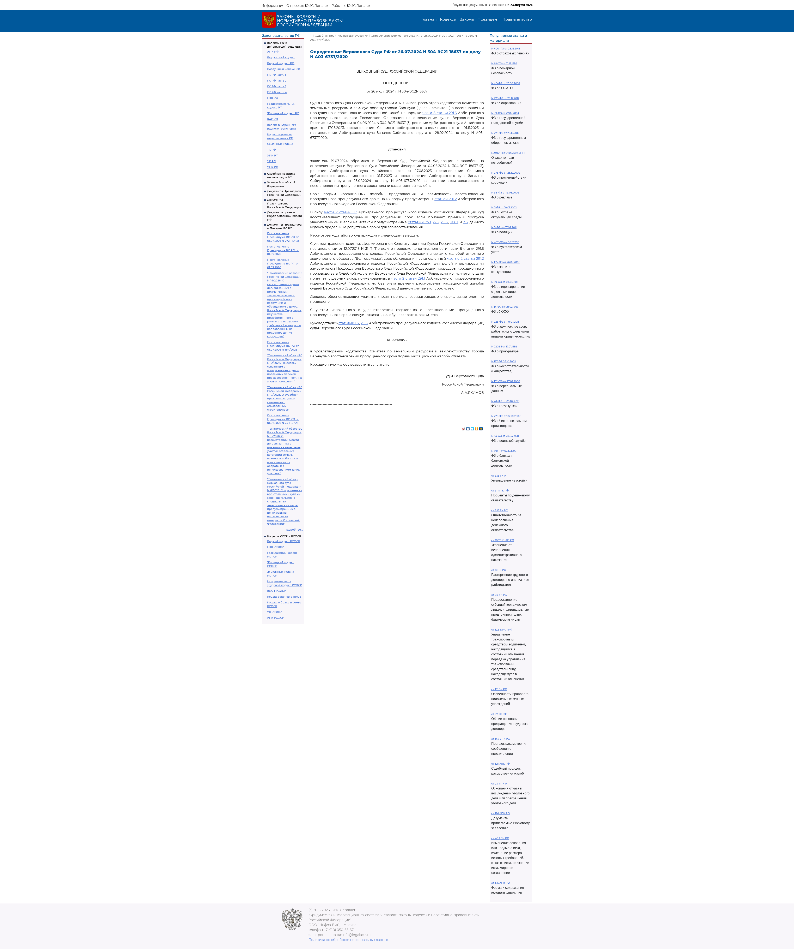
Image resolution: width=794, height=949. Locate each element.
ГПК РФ (272, 98)
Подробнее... (294, 529)
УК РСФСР (274, 612)
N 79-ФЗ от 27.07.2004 (505, 113)
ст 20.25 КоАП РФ (502, 540)
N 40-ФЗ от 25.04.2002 (505, 83)
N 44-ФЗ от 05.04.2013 (505, 401)
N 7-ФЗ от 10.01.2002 (504, 207)
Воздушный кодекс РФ (283, 69)
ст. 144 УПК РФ (500, 738)
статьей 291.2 (445, 199)
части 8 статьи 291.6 (439, 113)
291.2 (444, 222)
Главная (429, 19)
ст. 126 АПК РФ (500, 813)
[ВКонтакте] (468, 427)
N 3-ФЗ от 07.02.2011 (504, 227)
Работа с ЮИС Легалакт (352, 6)
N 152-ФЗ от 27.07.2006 (505, 381)
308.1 (454, 222)
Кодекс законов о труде (284, 596)
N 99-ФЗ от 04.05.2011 (504, 281)
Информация (272, 6)
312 (465, 222)
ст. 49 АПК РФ (500, 838)
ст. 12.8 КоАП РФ (501, 629)
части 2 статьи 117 (340, 212)
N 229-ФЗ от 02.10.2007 (505, 416)
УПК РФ (272, 167)
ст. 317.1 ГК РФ (500, 490)
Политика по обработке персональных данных (349, 940)
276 (436, 222)
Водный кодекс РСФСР (283, 541)
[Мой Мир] (481, 427)
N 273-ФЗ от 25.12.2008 (505, 172)
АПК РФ (273, 51)
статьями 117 (348, 323)
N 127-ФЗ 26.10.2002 (503, 361)
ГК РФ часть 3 (276, 86)
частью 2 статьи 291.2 (465, 259)
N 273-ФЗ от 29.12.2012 (505, 98)
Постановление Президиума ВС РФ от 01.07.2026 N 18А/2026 (283, 345)
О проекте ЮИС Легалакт (308, 6)
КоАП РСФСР (276, 590)
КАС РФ (272, 119)
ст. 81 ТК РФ (498, 570)
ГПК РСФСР (275, 547)
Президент (488, 19)
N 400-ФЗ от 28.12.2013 (505, 48)
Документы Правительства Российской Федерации (284, 203)
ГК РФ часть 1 (276, 74)
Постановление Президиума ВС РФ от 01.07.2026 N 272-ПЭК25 (283, 237)
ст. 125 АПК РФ (500, 882)
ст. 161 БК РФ (499, 689)
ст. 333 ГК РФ (499, 475)
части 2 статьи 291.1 (408, 278)
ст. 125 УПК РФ (500, 763)
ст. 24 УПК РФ (500, 783)
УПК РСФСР (275, 617)
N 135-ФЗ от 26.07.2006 (505, 262)
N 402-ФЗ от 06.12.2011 (505, 242)
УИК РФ (272, 155)
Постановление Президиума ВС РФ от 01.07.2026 (283, 250)
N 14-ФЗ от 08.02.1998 (505, 306)
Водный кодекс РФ (280, 63)
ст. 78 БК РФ (499, 594)
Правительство (517, 19)
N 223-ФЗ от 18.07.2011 (505, 321)
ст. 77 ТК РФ (499, 714)
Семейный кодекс (280, 143)
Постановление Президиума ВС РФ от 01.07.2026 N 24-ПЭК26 (283, 419)
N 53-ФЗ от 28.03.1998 (505, 435)
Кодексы (448, 19)
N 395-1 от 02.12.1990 (503, 450)
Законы (467, 19)
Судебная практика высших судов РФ (341, 35)
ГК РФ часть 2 (276, 80)
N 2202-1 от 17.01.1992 (504, 346)
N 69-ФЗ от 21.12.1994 (504, 63)
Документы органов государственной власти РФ (284, 215)
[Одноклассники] (477, 427)
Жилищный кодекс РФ (283, 113)
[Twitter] (472, 427)
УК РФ (271, 161)
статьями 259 (419, 222)
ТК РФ (271, 149)
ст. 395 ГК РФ (499, 510)
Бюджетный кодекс (281, 57)
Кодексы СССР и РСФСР (284, 536)
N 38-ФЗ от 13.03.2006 (505, 192)
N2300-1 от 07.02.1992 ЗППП (508, 152)
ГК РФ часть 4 (277, 92)
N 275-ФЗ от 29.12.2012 (505, 133)
